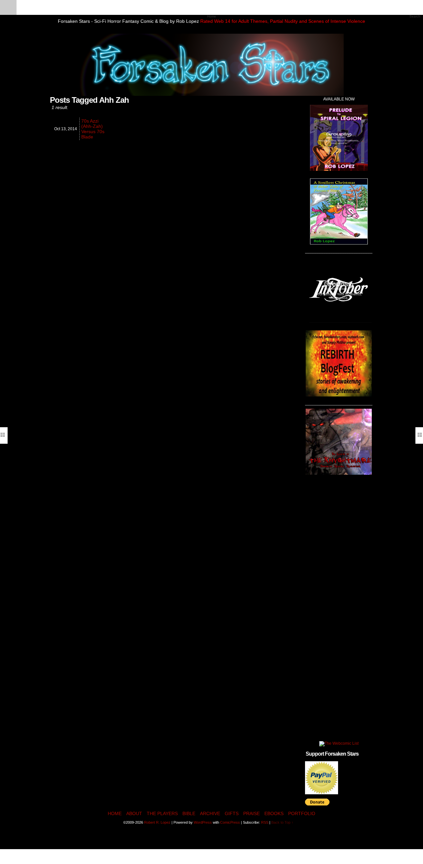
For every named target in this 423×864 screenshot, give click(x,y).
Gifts (232, 813)
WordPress (203, 822)
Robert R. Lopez (157, 822)
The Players (162, 813)
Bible (188, 813)
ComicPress (230, 822)
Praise (251, 813)
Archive (210, 813)
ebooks (274, 813)
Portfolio (301, 813)
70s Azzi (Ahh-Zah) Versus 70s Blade (92, 128)
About (134, 813)
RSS (264, 822)
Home (115, 813)
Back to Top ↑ (282, 822)
